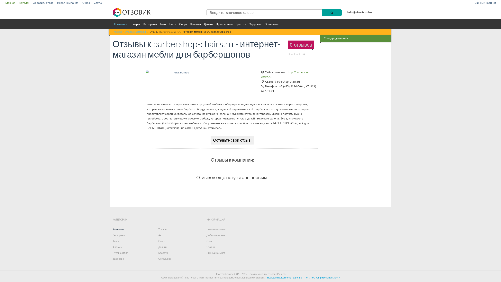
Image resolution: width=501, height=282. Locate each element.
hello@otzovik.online (359, 12)
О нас (86, 2)
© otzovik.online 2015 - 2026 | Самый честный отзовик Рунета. (250, 274)
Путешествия (224, 24)
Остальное (271, 24)
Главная (10, 2)
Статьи (98, 2)
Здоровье (255, 24)
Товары (135, 24)
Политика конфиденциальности (322, 277)
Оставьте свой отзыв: (232, 140)
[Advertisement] (356, 105)
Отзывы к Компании (136, 31)
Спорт (183, 24)
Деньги (208, 24)
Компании (120, 24)
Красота (241, 24)
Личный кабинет (485, 2)
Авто (163, 24)
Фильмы (195, 24)
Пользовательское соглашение (285, 277)
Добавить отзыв (43, 2)
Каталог (24, 2)
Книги (172, 24)
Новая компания (67, 2)
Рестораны (150, 24)
